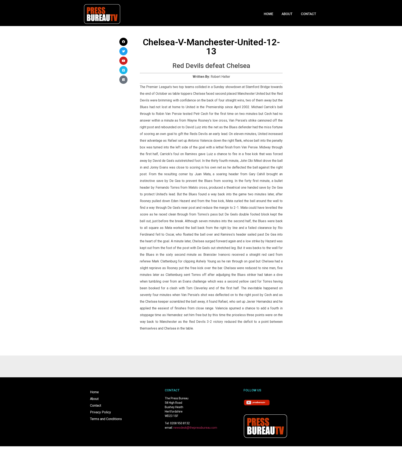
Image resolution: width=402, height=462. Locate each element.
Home (268, 14)
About (287, 14)
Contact (308, 14)
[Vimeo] (123, 70)
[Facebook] (123, 42)
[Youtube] (123, 61)
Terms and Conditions (106, 419)
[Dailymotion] (123, 79)
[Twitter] (123, 51)
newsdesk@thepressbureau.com (195, 427)
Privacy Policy (100, 412)
